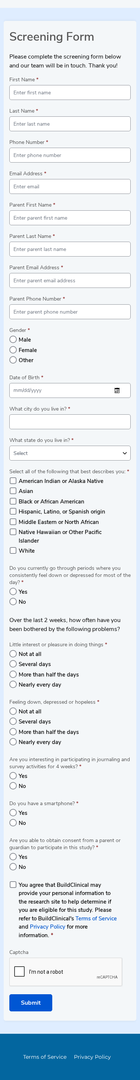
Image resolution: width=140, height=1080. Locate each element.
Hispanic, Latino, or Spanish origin (62, 511)
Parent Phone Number (37, 298)
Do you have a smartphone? (43, 803)
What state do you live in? (41, 440)
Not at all (30, 654)
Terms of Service (96, 918)
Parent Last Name (32, 236)
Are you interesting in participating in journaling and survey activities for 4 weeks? (69, 763)
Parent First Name (32, 204)
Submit (31, 1003)
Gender (19, 330)
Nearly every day (40, 684)
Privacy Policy (47, 926)
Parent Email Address (36, 267)
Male (25, 339)
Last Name (23, 110)
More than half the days (49, 674)
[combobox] (70, 453)
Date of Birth (26, 377)
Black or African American (51, 501)
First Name (23, 79)
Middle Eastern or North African (59, 522)
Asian (26, 491)
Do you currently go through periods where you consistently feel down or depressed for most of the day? (70, 575)
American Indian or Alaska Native (61, 481)
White (27, 551)
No (22, 602)
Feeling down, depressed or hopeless (54, 702)
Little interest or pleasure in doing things (58, 644)
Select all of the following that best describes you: (69, 471)
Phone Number (28, 142)
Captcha (18, 952)
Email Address (27, 173)
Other (26, 360)
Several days (35, 664)
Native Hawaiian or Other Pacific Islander (60, 536)
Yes (23, 592)
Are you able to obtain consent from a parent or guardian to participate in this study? (65, 844)
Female (28, 350)
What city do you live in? (39, 408)
